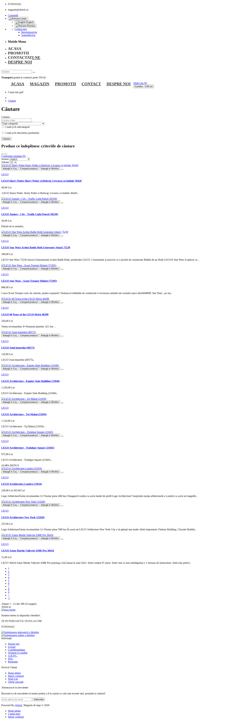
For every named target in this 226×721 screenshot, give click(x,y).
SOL (10, 658)
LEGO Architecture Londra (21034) (21, 484)
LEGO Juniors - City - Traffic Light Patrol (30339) (29, 214)
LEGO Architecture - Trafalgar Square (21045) (27, 447)
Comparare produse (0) (13, 156)
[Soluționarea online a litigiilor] (18, 635)
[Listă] (6, 153)
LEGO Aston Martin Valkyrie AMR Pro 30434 (27, 550)
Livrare (12, 646)
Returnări (13, 661)
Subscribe (39, 699)
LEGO (5, 174)
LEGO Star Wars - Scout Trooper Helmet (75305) (29, 280)
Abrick (18, 705)
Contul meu (14, 713)
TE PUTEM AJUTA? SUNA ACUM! (21, 621)
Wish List (13, 679)
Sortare (5, 159)
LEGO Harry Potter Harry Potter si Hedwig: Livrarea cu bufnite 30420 (41, 180)
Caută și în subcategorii (17, 127)
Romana (30, 26)
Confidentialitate (16, 649)
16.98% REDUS (10, 465)
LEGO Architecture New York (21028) (23, 517)
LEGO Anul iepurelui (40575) (18, 347)
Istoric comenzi (16, 676)
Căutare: (5, 117)
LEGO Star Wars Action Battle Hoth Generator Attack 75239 (35, 247)
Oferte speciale (15, 681)
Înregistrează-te (29, 32)
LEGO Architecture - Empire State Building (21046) (30, 381)
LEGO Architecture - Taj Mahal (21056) (23, 414)
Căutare (12, 100)
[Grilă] (2, 153)
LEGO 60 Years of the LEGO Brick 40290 (24, 314)
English (29, 22)
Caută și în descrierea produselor (22, 132)
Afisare (5, 162)
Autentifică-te (28, 35)
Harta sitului (14, 673)
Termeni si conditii (17, 652)
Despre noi (13, 643)
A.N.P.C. (13, 655)
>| (9, 598)
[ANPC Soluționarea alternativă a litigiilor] (20, 632)
